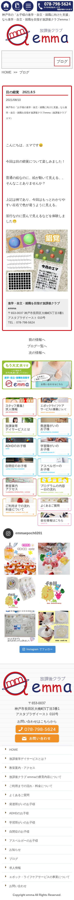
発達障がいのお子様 (22, 804)
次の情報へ (37, 352)
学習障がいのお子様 (22, 822)
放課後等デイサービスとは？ (28, 758)
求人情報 (15, 867)
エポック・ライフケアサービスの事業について (39, 877)
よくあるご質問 (19, 795)
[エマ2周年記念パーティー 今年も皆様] (20, 593)
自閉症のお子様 (19, 831)
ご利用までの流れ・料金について (30, 786)
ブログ (13, 858)
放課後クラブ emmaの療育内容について (35, 777)
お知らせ (15, 849)
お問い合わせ (18, 886)
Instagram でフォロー (40, 649)
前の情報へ (37, 339)
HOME (7, 72)
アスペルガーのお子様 (23, 840)
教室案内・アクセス (22, 767)
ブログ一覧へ (37, 346)
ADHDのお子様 (19, 813)
